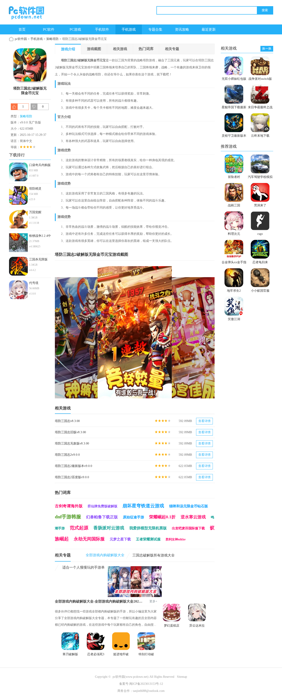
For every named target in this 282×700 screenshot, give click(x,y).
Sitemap (182, 676)
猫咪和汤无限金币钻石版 (188, 506)
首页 (22, 29)
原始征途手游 (133, 517)
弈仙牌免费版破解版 (102, 506)
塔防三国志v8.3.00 (67, 421)
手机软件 (102, 29)
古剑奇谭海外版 (69, 506)
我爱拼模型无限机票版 (148, 528)
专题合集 (155, 29)
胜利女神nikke (176, 539)
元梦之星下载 (120, 539)
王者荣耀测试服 (148, 539)
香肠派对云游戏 (108, 527)
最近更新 (209, 29)
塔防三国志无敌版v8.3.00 (72, 443)
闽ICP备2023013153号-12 (146, 683)
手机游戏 (129, 29)
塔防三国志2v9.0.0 (67, 454)
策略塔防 (52, 39)
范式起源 (79, 527)
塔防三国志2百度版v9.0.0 (72, 477)
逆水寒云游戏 (193, 517)
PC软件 (48, 29)
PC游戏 (75, 29)
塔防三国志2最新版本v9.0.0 (73, 466)
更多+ (153, 601)
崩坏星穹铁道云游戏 (143, 505)
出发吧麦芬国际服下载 (188, 528)
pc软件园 (21, 39)
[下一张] (175, 332)
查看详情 (204, 421)
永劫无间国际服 (89, 538)
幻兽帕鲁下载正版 (102, 517)
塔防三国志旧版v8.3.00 (70, 432)
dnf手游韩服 (68, 516)
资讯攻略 (182, 29)
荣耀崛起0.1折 (162, 517)
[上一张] (95, 332)
